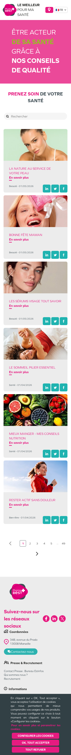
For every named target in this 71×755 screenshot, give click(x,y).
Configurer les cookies (35, 735)
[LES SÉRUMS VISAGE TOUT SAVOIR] (35, 277)
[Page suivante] (37, 554)
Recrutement (12, 678)
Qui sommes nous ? (16, 674)
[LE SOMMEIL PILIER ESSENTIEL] (35, 344)
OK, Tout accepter (35, 742)
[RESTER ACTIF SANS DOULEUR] (35, 476)
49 (63, 543)
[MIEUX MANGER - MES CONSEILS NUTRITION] (35, 410)
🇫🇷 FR (59, 10)
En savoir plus (19, 177)
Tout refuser (35, 749)
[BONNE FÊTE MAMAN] (35, 211)
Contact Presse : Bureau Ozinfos (24, 671)
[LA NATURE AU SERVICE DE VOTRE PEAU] (35, 145)
